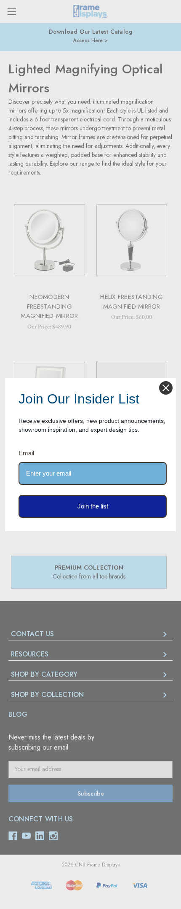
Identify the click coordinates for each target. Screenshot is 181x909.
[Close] (166, 388)
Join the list (92, 506)
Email (26, 453)
